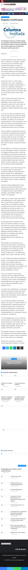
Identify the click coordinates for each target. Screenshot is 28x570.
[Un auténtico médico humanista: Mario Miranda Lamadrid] (21, 392)
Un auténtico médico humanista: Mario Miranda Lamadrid (20, 398)
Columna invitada (5, 17)
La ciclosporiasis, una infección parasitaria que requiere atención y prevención (18, 513)
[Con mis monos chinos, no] (5, 507)
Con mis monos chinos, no (17, 505)
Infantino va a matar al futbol (17, 532)
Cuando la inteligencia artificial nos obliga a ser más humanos (6, 398)
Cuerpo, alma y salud (15, 476)
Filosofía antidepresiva (16, 489)
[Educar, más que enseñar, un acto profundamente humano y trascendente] (5, 527)
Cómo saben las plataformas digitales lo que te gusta (14, 362)
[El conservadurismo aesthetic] (21, 378)
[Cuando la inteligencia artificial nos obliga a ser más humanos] (7, 392)
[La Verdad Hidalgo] (10, 4)
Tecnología (14, 358)
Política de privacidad (6, 543)
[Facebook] (3, 347)
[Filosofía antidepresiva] (5, 491)
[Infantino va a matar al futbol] (7, 378)
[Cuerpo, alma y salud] (5, 478)
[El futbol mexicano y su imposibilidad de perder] (5, 485)
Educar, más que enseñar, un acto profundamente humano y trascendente (18, 527)
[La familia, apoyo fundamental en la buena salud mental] (5, 521)
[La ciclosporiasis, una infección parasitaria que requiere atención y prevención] (5, 513)
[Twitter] (7, 347)
